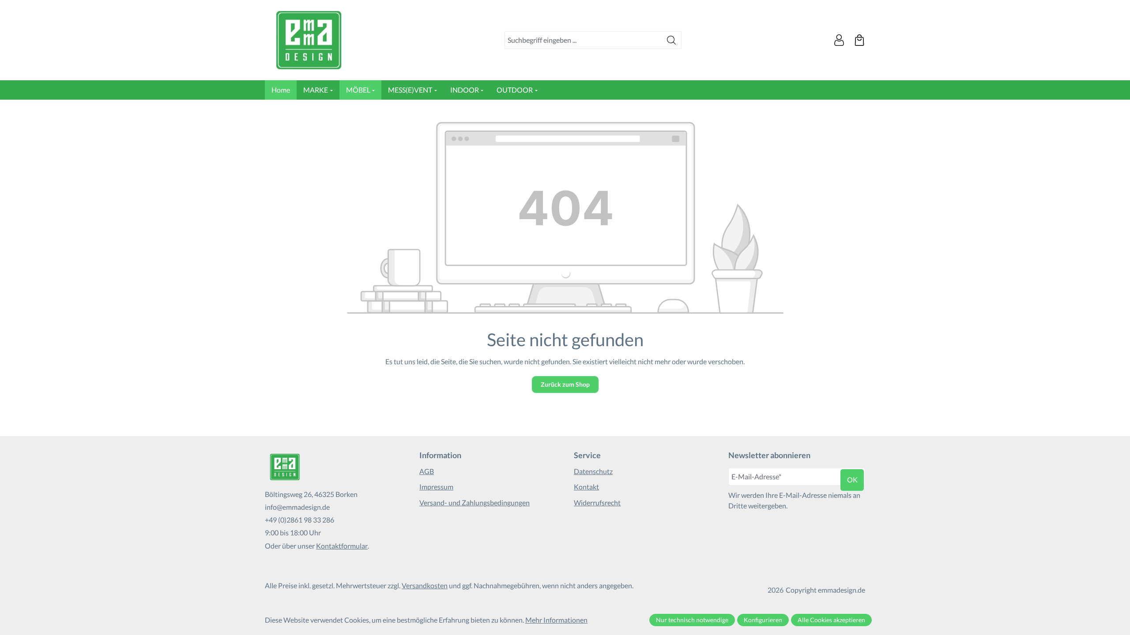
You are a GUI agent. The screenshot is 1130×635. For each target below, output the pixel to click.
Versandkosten (425, 585)
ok (852, 479)
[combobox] (583, 40)
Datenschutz (593, 471)
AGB (426, 471)
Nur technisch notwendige (692, 620)
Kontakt (586, 486)
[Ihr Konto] (839, 40)
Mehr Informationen (556, 620)
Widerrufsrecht (597, 502)
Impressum (436, 486)
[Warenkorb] (859, 40)
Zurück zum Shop (565, 384)
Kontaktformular (342, 546)
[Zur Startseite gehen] (309, 40)
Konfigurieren (763, 620)
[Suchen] (672, 40)
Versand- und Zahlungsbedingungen (474, 502)
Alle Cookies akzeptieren (831, 620)
